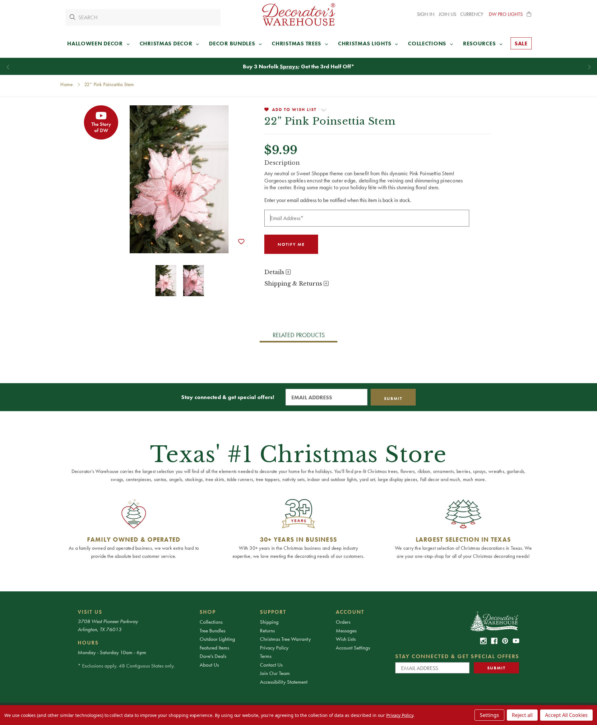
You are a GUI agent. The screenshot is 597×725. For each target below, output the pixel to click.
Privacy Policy (274, 647)
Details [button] (275, 272)
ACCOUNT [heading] (350, 611)
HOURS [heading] (88, 642)
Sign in (425, 14)
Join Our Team (275, 673)
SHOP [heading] (208, 611)
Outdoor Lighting (217, 639)
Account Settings (353, 647)
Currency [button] (472, 14)
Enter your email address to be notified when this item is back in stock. (337, 200)
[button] (529, 14)
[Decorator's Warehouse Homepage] (494, 621)
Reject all (522, 715)
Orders (343, 621)
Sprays (289, 66)
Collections (211, 621)
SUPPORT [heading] (273, 611)
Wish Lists (346, 639)
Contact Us (271, 664)
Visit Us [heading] (90, 611)
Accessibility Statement (284, 681)
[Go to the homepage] (298, 14)
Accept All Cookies (566, 715)
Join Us (447, 14)
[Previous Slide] (8, 67)
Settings (489, 715)
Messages (346, 630)
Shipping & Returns (294, 283)
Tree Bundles (212, 630)
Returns (267, 630)
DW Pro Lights (506, 14)
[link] (483, 641)
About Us (209, 664)
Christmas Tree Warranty (285, 639)
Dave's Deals (213, 656)
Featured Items (214, 647)
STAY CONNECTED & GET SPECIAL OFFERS (457, 656)
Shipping (269, 621)
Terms (265, 656)
